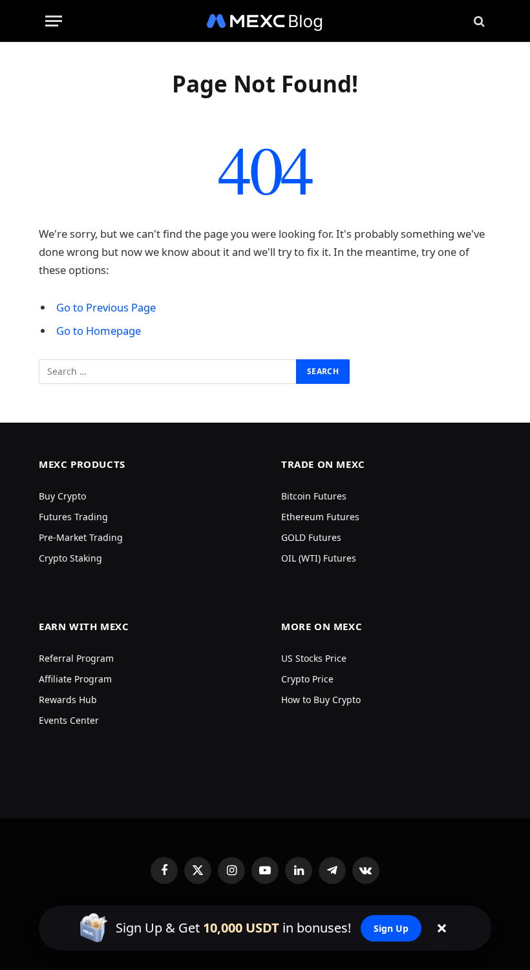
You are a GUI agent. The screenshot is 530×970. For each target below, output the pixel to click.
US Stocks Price (313, 658)
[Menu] (53, 21)
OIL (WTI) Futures (318, 558)
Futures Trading (73, 517)
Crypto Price (307, 679)
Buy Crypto (62, 496)
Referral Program (76, 658)
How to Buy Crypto (321, 699)
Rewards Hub (68, 699)
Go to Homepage (98, 330)
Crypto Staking (70, 558)
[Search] (478, 21)
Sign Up (391, 928)
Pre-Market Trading (81, 537)
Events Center (69, 720)
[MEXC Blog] (265, 21)
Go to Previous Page (106, 307)
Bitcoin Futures (313, 496)
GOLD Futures (311, 537)
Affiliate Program (75, 679)
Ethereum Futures (320, 517)
